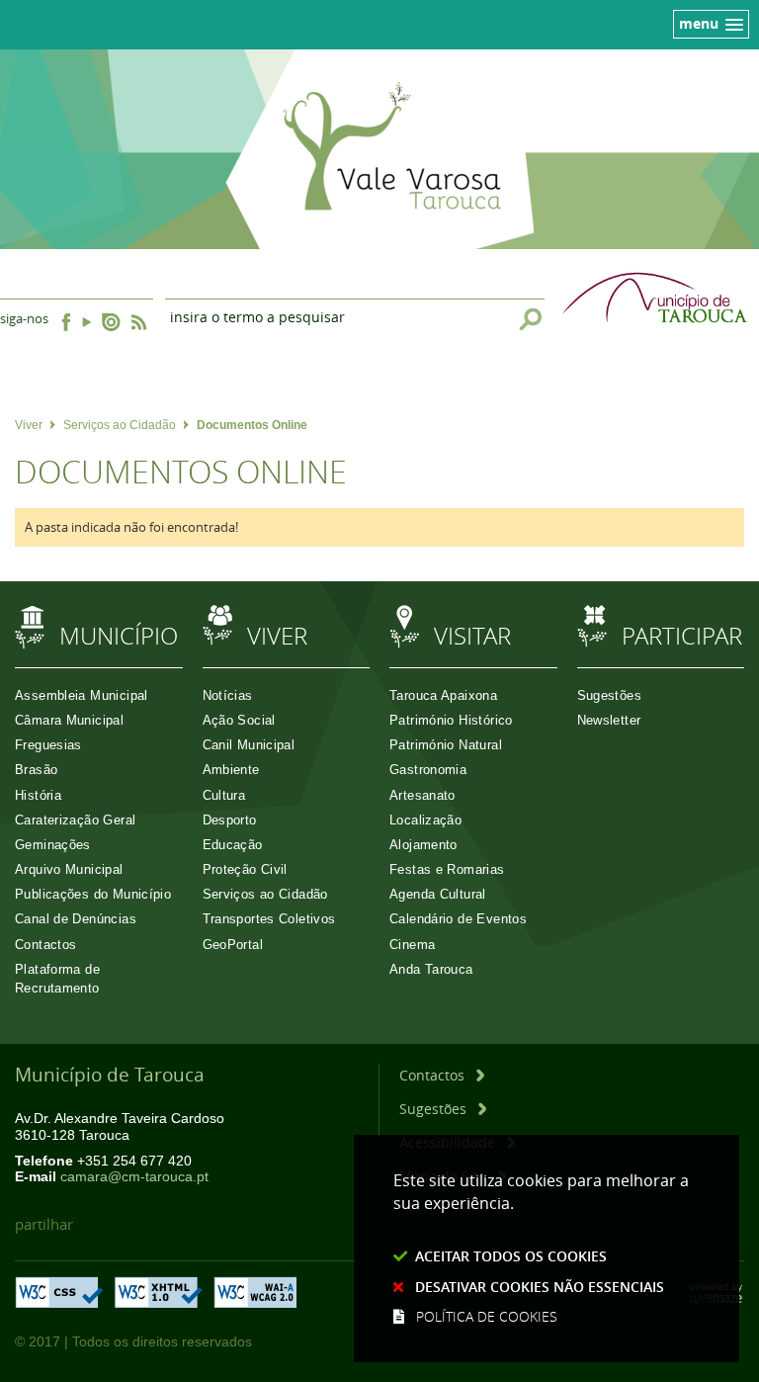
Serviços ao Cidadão (119, 425)
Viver (28, 425)
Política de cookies (486, 1316)
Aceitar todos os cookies (511, 1256)
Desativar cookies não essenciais (539, 1286)
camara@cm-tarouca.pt (134, 1176)
